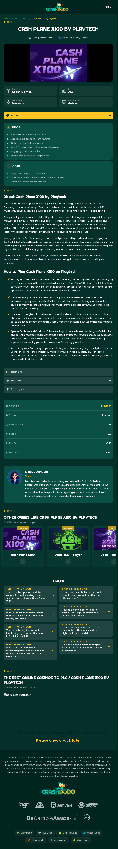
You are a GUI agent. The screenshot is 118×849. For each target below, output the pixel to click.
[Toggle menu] (5, 7)
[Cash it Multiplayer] (68, 546)
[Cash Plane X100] (22, 546)
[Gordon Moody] (88, 805)
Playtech (106, 405)
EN (107, 7)
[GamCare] (61, 805)
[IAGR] (24, 805)
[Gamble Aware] (52, 817)
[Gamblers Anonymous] (40, 805)
